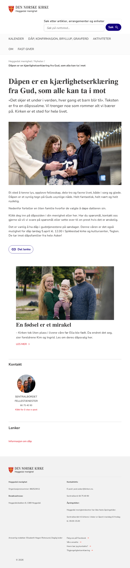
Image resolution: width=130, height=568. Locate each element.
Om (11, 49)
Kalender (16, 39)
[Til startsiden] (28, 9)
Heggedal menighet (20, 61)
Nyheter (38, 61)
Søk (111, 27)
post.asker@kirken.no (83, 489)
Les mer (21, 344)
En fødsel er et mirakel (43, 324)
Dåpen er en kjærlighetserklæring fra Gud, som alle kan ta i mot (47, 65)
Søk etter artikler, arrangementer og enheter (74, 21)
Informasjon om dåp (20, 441)
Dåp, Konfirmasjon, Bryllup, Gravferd (58, 39)
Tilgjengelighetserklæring (78, 550)
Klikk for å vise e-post (26, 409)
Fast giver (26, 49)
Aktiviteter (102, 39)
